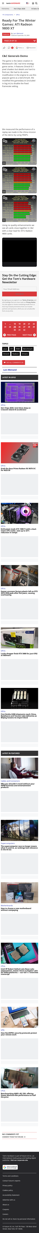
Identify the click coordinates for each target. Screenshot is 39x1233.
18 (15, 324)
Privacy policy (7, 1185)
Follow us (21, 48)
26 (19, 327)
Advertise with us (9, 1200)
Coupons (6, 1209)
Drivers (25, 354)
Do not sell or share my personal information (19, 1219)
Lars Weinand (18, 33)
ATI (11, 349)
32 (24, 330)
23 (5, 327)
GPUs (18, 15)
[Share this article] (4, 48)
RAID (18, 349)
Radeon (15, 354)
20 (24, 324)
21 (29, 324)
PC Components (8, 15)
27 (24, 327)
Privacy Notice (30, 302)
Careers (5, 1214)
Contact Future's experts (11, 1181)
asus (5, 349)
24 (10, 327)
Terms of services (28, 300)
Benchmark (27, 349)
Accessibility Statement (11, 1195)
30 (15, 330)
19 (19, 324)
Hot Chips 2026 (19, 9)
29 (34, 327)
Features (6, 34)
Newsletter (32, 48)
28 (29, 327)
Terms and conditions (10, 1176)
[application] (19, 250)
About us (6, 1205)
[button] (36, 3)
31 (19, 330)
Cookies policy (8, 1190)
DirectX (6, 354)
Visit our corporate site (19, 1160)
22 (34, 324)
